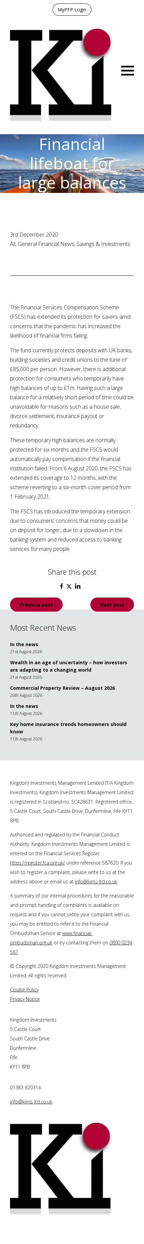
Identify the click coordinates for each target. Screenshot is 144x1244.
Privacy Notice (25, 999)
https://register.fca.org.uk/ (37, 863)
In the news (24, 644)
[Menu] (127, 70)
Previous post (36, 605)
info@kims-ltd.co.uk (96, 881)
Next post (112, 605)
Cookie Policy (24, 989)
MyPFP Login (72, 9)
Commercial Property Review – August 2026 (62, 688)
